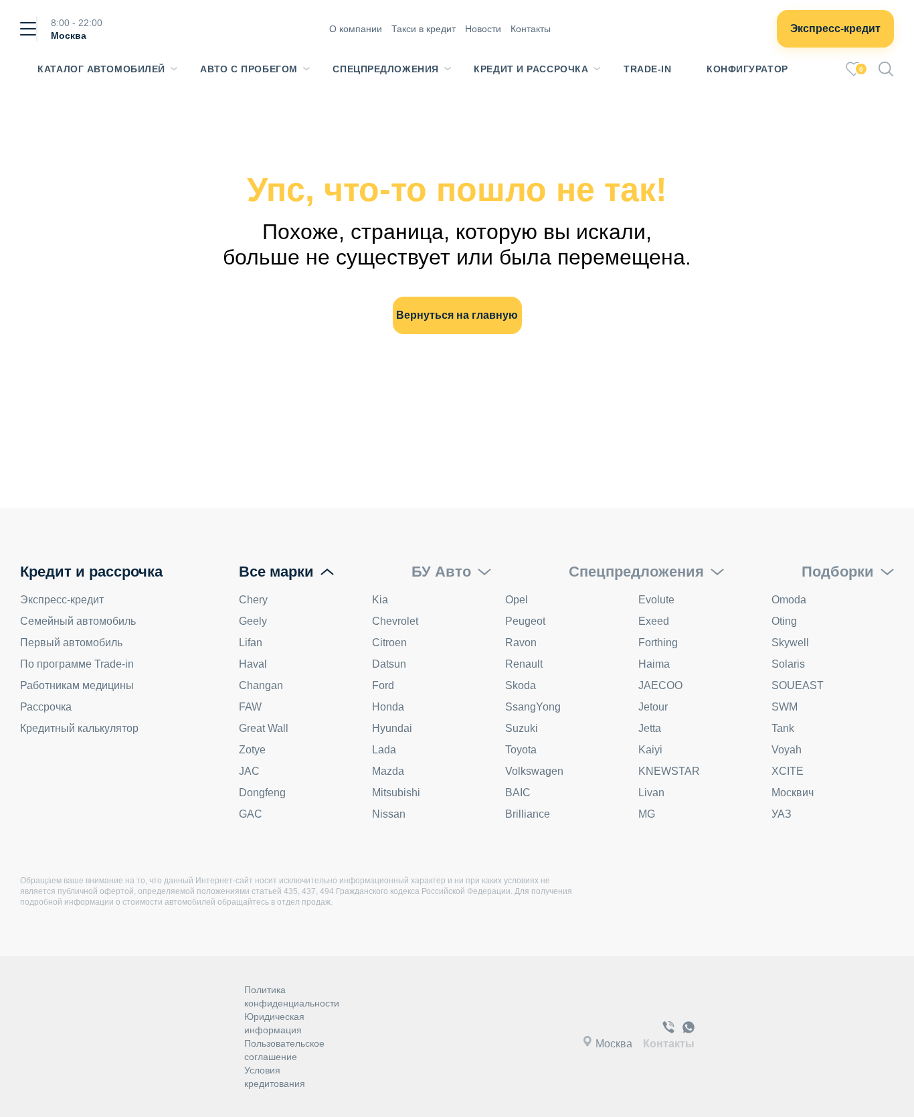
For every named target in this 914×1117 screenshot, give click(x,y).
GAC (250, 814)
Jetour (653, 707)
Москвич (792, 792)
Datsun (389, 664)
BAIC (518, 792)
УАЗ (781, 814)
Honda (388, 707)
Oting (784, 621)
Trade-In (647, 69)
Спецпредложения (385, 69)
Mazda (388, 771)
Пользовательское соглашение (284, 1050)
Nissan (388, 814)
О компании (355, 28)
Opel (516, 599)
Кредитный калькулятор (79, 728)
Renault (524, 664)
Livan (651, 792)
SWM (784, 707)
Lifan (250, 642)
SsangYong (533, 707)
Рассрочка (46, 707)
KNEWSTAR (669, 771)
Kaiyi (650, 749)
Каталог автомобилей (101, 69)
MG (646, 814)
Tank (782, 728)
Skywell (790, 642)
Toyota (521, 749)
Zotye (252, 749)
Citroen (389, 642)
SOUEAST (797, 685)
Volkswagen (534, 771)
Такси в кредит (423, 28)
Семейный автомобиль (78, 621)
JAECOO (660, 685)
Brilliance (527, 814)
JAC (249, 771)
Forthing (658, 642)
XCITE (787, 771)
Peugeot (525, 621)
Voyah (786, 749)
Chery (253, 599)
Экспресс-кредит (835, 28)
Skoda (520, 685)
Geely (253, 621)
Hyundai (392, 728)
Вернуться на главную (457, 315)
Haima (654, 664)
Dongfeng (262, 792)
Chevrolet (395, 621)
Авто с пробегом (248, 69)
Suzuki (521, 728)
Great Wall (263, 728)
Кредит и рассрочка (531, 69)
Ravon (521, 642)
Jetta (649, 728)
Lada (384, 749)
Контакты (531, 28)
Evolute (656, 599)
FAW (250, 707)
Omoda (788, 599)
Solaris (788, 664)
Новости (483, 28)
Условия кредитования (274, 1077)
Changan (261, 685)
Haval (253, 664)
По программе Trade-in (77, 664)
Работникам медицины (77, 685)
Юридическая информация (274, 1023)
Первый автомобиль (71, 642)
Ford (383, 685)
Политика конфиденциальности (291, 996)
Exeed (653, 621)
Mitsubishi (396, 792)
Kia (380, 599)
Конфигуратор (747, 69)
